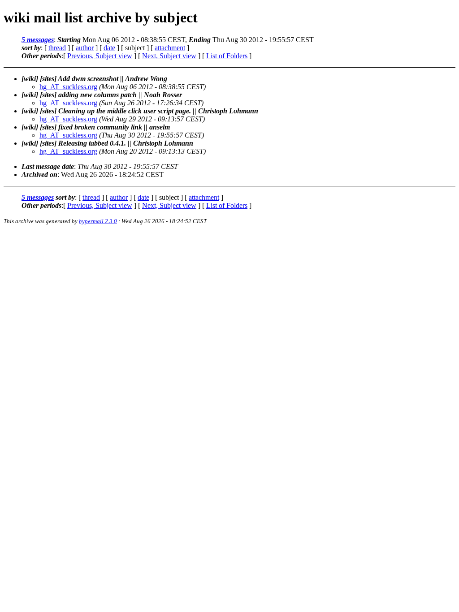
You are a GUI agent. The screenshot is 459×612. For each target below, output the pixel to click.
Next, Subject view (169, 56)
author (85, 48)
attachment (170, 48)
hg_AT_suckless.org (68, 87)
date (109, 48)
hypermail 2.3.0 (98, 221)
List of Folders (226, 56)
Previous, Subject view (99, 56)
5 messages (38, 39)
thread (57, 48)
